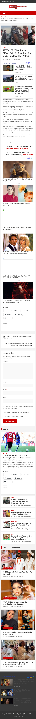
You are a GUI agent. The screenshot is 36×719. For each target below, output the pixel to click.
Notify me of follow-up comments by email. (16, 412)
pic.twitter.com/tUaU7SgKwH (17, 149)
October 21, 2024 (7, 636)
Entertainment (7, 568)
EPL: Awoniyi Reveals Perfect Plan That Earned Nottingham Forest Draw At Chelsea (18, 344)
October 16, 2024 (15, 541)
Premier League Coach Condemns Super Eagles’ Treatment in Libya (19, 501)
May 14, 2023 (6, 59)
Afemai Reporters (17, 714)
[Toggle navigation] (3, 13)
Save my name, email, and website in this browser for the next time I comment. (18, 407)
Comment (6, 361)
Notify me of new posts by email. (13, 416)
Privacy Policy (28, 714)
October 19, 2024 (7, 460)
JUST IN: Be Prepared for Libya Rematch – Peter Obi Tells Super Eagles (21, 525)
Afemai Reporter (15, 59)
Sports (5, 429)
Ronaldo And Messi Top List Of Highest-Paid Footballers (21, 513)
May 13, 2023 (28, 155)
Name (5, 382)
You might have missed (12, 547)
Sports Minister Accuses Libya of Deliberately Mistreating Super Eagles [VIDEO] (21, 537)
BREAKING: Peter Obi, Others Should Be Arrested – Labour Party (18, 337)
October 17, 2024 (15, 529)
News (4, 47)
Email (5, 389)
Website (5, 397)
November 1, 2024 (8, 576)
